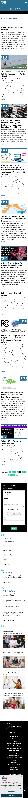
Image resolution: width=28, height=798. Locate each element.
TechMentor (14, 772)
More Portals (6, 564)
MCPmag (14, 753)
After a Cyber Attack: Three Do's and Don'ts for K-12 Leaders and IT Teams (13, 265)
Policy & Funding (7, 555)
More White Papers (8, 620)
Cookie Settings (11, 791)
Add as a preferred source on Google (10, 6)
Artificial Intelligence (8, 541)
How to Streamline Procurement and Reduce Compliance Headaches (13, 653)
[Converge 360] (14, 726)
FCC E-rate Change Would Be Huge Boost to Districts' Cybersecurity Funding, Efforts (13, 338)
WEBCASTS (7, 572)
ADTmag (14, 739)
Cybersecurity (6, 546)
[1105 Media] (14, 733)
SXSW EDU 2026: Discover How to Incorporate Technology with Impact (13, 632)
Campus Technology (14, 746)
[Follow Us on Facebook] (13, 8)
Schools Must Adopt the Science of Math (11, 442)
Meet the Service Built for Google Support (12, 607)
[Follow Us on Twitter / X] (15, 8)
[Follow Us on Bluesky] (10, 9)
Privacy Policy (15, 509)
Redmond (14, 762)
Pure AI (14, 760)
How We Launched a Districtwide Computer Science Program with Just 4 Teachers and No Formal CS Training (13, 169)
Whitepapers (9, 590)
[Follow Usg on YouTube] (17, 9)
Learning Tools (7, 550)
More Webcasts (7, 582)
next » (18, 475)
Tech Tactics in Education (14, 774)
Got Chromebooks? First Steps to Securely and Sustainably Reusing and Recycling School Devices (12, 123)
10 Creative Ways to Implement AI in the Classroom (14, 601)
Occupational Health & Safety (14, 758)
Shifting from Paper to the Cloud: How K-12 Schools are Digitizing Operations (13, 218)
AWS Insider (14, 741)
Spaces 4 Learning (14, 769)
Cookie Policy (18, 788)
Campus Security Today (14, 743)
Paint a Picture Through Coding (11, 294)
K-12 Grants (21, 12)
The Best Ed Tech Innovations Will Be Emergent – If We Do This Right (13, 73)
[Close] (21, 777)
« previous (5, 472)
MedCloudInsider (14, 755)
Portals (7, 538)
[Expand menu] (26, 3)
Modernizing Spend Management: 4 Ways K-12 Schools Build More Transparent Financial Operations (13, 613)
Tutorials (14, 12)
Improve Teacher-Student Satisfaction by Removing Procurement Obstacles (13, 694)
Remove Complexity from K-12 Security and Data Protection (14, 594)
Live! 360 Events (14, 750)
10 (14, 475)
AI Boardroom (14, 736)
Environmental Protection (14, 748)
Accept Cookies (11, 795)
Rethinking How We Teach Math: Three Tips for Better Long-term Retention (12, 394)
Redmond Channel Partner (14, 765)
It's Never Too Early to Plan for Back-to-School (13, 673)
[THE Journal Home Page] (8, 2)
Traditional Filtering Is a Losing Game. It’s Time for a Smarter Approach (13, 576)
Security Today (14, 767)
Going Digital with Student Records (12, 28)
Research (5, 559)
